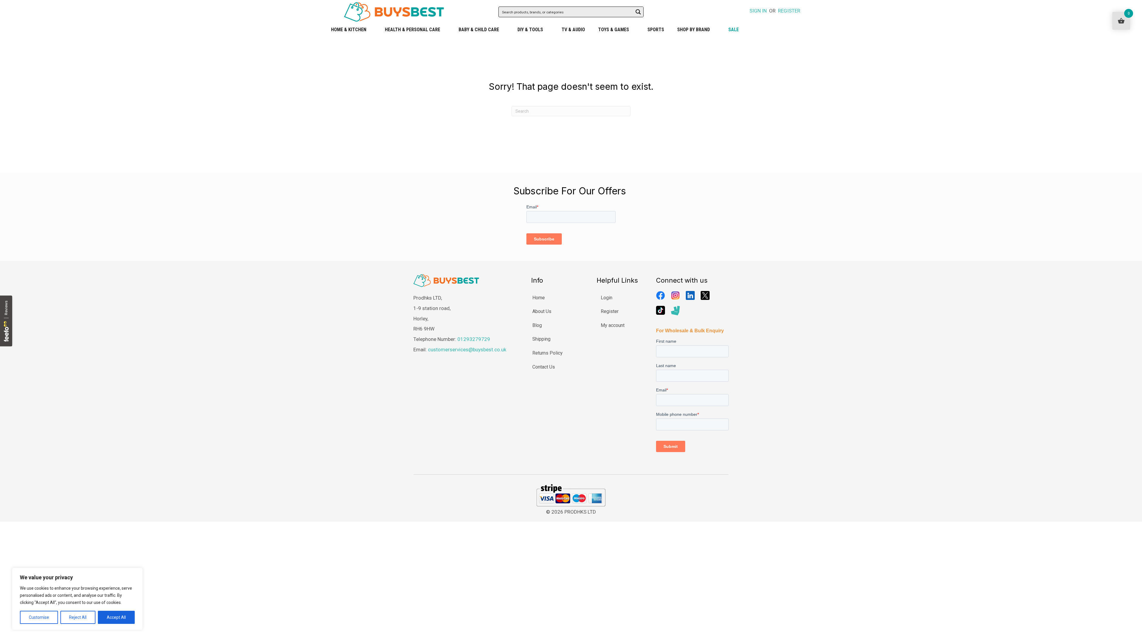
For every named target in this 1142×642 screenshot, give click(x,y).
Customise (39, 617)
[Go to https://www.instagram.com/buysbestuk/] (675, 295)
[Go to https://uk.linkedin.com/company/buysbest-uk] (690, 295)
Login (606, 297)
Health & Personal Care (412, 29)
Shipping (541, 339)
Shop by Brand (693, 29)
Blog (537, 325)
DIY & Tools (530, 29)
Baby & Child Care (479, 29)
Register (610, 311)
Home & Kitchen (348, 29)
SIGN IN (758, 11)
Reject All (78, 617)
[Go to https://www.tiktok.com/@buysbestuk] (660, 310)
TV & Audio (573, 29)
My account (613, 325)
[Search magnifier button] (638, 12)
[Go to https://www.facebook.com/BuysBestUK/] (660, 295)
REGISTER (789, 11)
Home (538, 297)
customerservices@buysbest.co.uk (467, 350)
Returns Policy (547, 353)
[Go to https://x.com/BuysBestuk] (705, 295)
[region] (77, 599)
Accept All (116, 617)
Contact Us (543, 367)
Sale (733, 29)
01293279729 (473, 339)
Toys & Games (613, 29)
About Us (541, 311)
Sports (655, 29)
